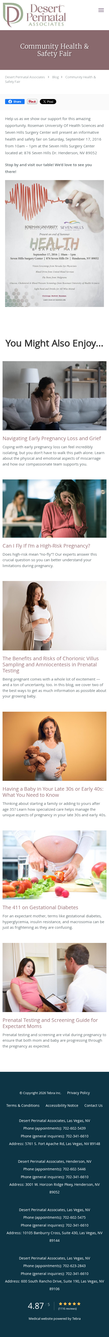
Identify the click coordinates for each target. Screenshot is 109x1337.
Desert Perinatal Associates (25, 77)
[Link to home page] (45, 15)
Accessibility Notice (62, 1105)
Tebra (76, 1318)
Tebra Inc (53, 1093)
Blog (55, 77)
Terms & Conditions (23, 1105)
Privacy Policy (78, 1092)
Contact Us (93, 1105)
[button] (101, 10)
